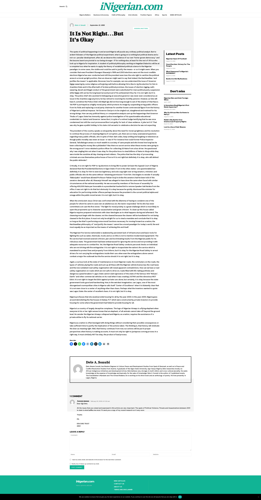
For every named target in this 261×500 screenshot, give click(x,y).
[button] (64, 6)
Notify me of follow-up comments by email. (85, 464)
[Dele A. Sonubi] (72, 25)
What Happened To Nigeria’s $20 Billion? (177, 72)
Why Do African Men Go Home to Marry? (176, 113)
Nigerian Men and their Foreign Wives (176, 99)
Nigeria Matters (141, 28)
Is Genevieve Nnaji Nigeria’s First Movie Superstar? (176, 106)
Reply (79, 426)
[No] (258, 497)
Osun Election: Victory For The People (178, 65)
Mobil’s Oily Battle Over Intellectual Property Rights (175, 120)
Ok (180, 497)
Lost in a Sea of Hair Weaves (175, 127)
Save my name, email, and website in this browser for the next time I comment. (96, 460)
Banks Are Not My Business (176, 78)
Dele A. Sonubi (80, 25)
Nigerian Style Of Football (176, 58)
